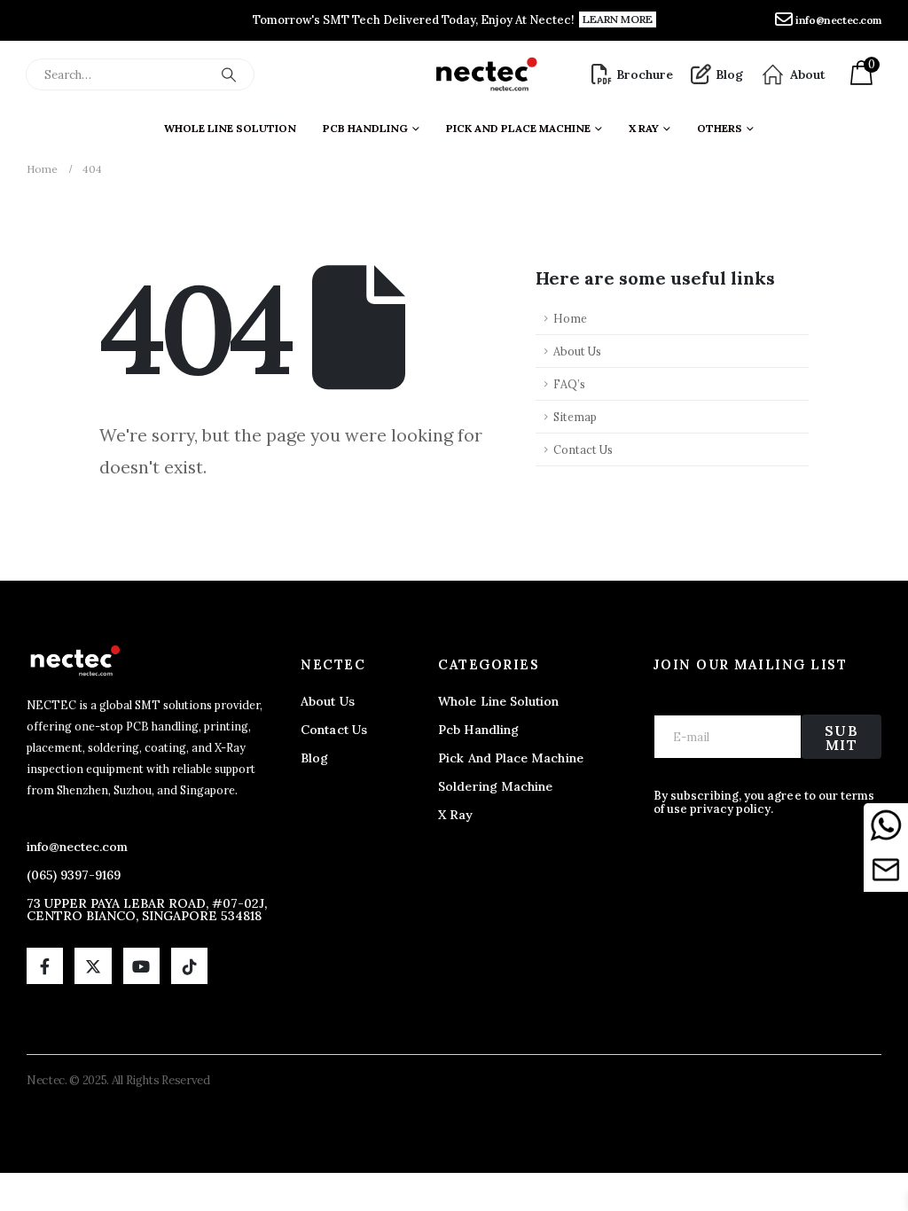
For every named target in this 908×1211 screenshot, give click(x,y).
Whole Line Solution (230, 128)
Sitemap (575, 417)
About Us (577, 351)
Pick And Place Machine (518, 128)
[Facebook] (45, 966)
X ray (644, 128)
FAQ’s (569, 384)
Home (570, 318)
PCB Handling (365, 128)
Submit (842, 738)
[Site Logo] (485, 74)
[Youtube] (141, 966)
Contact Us (583, 449)
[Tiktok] (189, 966)
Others (719, 128)
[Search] (229, 74)
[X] (92, 966)
